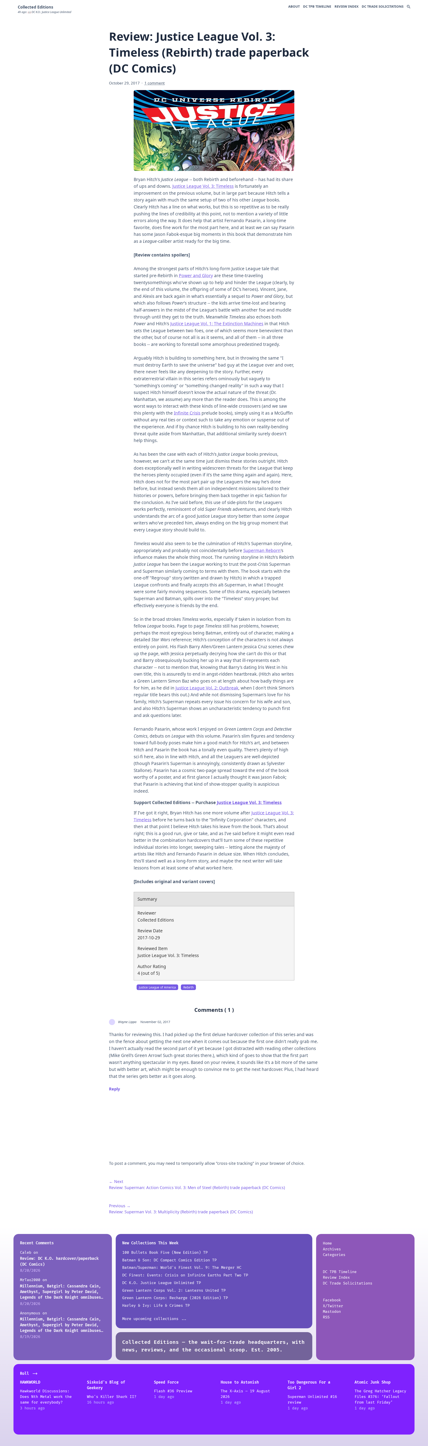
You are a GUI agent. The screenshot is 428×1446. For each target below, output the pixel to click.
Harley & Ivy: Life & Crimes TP (156, 1305)
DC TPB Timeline (317, 6)
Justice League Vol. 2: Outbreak (206, 688)
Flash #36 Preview (173, 1391)
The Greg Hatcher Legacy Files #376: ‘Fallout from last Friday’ (380, 1397)
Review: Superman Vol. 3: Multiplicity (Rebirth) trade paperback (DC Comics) (181, 1211)
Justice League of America (157, 987)
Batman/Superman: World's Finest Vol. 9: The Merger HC (181, 1267)
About (294, 6)
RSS (326, 1317)
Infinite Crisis (187, 413)
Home (327, 1243)
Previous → (120, 1205)
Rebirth (188, 987)
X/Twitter (333, 1306)
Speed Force (166, 1382)
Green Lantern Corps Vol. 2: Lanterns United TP (174, 1290)
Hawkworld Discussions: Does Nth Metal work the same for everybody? (46, 1397)
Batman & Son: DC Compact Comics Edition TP (169, 1260)
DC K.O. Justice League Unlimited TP (161, 1282)
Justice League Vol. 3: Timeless (203, 186)
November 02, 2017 (155, 1021)
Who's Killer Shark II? (111, 1396)
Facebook (332, 1300)
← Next (116, 1181)
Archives (332, 1249)
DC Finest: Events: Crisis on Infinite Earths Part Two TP (185, 1275)
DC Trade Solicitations (383, 6)
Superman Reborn (262, 550)
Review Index (347, 6)
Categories (334, 1254)
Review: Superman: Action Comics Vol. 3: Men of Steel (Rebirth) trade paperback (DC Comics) (197, 1187)
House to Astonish (240, 1382)
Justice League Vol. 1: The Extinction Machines (216, 324)
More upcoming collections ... (154, 1318)
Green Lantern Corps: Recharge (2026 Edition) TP (175, 1298)
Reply (114, 1089)
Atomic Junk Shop (372, 1382)
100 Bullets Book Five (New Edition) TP (165, 1252)
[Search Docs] (408, 7)
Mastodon (332, 1311)
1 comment (154, 83)
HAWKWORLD (30, 1382)
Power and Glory (196, 276)
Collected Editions (35, 7)
